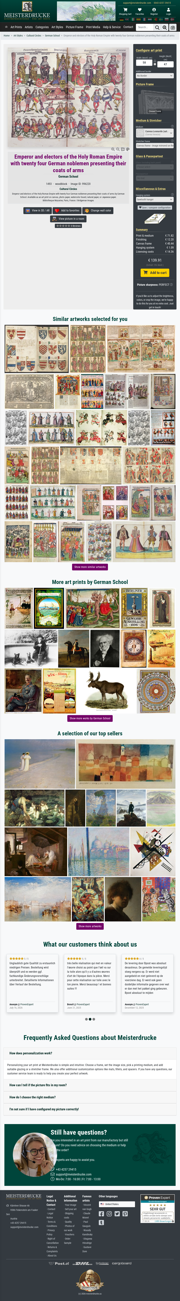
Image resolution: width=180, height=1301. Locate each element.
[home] (6, 27)
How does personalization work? (30, 1053)
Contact (128, 27)
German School (52, 35)
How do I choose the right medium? (32, 1097)
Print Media (93, 27)
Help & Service (112, 27)
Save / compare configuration (156, 207)
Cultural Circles (34, 35)
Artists (29, 27)
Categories (42, 27)
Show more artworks (90, 926)
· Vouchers (69, 1234)
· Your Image (70, 1204)
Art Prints (16, 27)
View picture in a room (70, 218)
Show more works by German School (90, 718)
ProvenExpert (21, 1004)
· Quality (68, 1221)
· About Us (51, 1255)
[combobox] (155, 75)
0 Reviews (75, 225)
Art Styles (57, 27)
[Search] (157, 27)
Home (7, 35)
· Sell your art (70, 1209)
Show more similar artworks (90, 567)
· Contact (51, 1209)
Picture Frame (74, 27)
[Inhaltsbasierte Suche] (164, 27)
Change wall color (100, 210)
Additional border (143, 71)
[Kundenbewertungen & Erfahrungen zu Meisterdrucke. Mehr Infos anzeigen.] (157, 1208)
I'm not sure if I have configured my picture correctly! (44, 1109)
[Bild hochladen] (172, 27)
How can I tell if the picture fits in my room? (38, 1085)
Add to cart (156, 273)
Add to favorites (69, 210)
